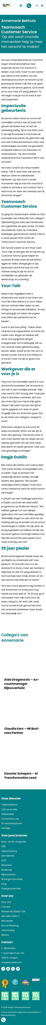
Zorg (3, 883)
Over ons (6, 902)
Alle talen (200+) (10, 916)
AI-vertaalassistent (11, 823)
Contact (5, 906)
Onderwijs (6, 869)
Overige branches (11, 888)
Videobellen (7, 814)
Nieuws (5, 934)
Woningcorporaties (11, 879)
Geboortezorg (9, 851)
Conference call (10, 818)
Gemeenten (7, 855)
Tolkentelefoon (9, 804)
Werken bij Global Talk (13, 911)
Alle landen (7, 920)
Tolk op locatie (9, 809)
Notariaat (6, 865)
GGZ (3, 860)
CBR (3, 846)
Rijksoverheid (8, 874)
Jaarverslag (7, 930)
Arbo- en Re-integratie (13, 841)
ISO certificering (10, 925)
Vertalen (5, 828)
